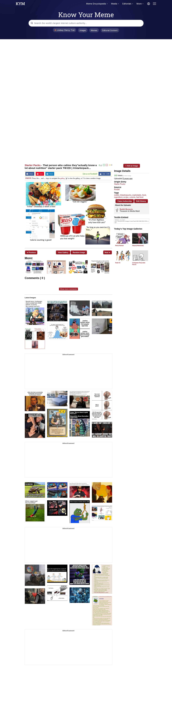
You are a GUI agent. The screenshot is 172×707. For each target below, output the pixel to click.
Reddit (117, 190)
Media (114, 3)
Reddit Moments (126, 209)
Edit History (141, 201)
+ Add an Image (131, 166)
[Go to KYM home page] (20, 4)
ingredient (118, 197)
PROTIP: (28, 178)
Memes (94, 30)
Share (30, 174)
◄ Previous (31, 252)
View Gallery (63, 252)
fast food (139, 197)
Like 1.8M (105, 174)
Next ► (108, 252)
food (144, 195)
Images (83, 30)
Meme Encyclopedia (96, 3)
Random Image (79, 252)
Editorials (127, 3)
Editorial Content (110, 30)
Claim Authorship (124, 201)
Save (40, 174)
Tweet (50, 174)
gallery (62, 178)
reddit (116, 195)
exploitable (136, 195)
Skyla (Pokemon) (138, 245)
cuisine (132, 197)
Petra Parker (119, 245)
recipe (125, 197)
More (139, 3)
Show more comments (68, 289)
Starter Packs (33, 165)
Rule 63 (117, 263)
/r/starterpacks (125, 195)
